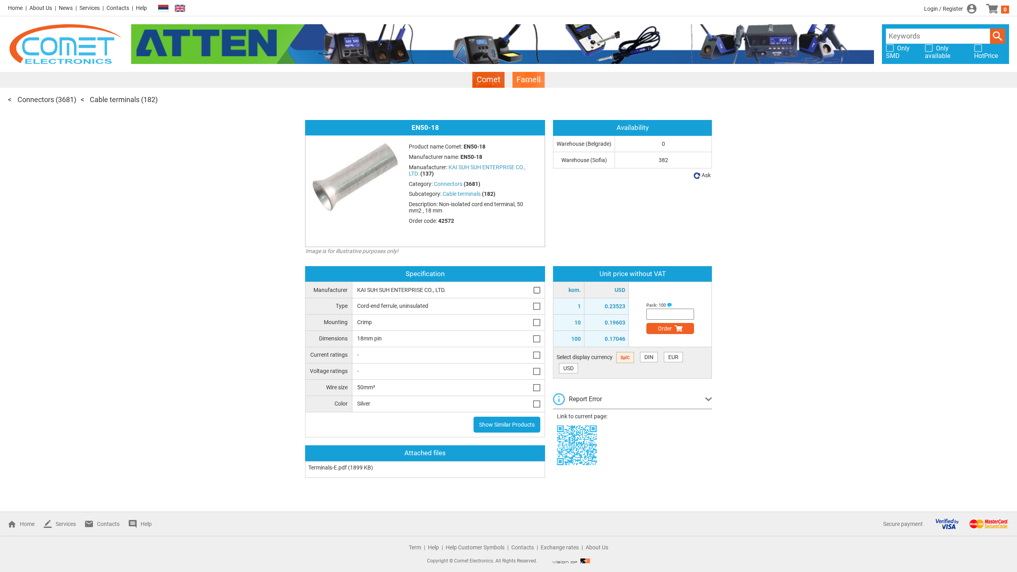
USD (568, 368)
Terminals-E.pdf (327, 467)
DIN (649, 357)
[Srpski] (163, 8)
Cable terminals (114, 99)
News (66, 8)
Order (665, 328)
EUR (673, 357)
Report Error (585, 399)
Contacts (117, 8)
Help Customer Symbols (475, 547)
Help (141, 8)
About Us (40, 8)
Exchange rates (560, 547)
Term (415, 547)
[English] (180, 8)
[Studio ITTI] (571, 561)
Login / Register (943, 9)
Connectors (35, 99)
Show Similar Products (507, 424)
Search (997, 36)
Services (89, 8)
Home (15, 8)
